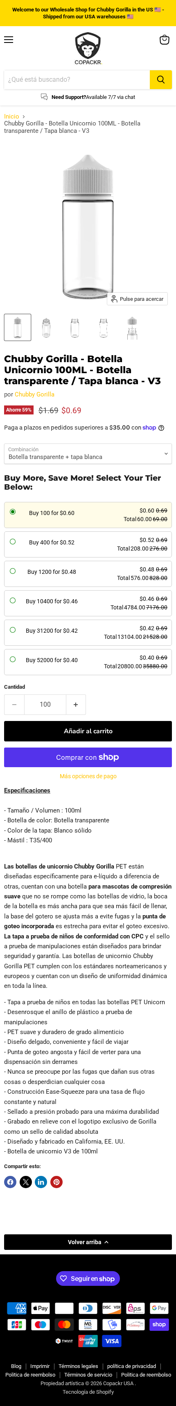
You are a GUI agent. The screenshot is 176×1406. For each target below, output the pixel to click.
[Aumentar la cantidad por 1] (76, 704)
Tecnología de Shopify (88, 1392)
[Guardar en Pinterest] (56, 1182)
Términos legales (78, 1366)
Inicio (11, 116)
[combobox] (77, 79)
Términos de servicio (88, 1375)
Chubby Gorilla (34, 394)
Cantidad (14, 687)
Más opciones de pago (88, 776)
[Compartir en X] (26, 1182)
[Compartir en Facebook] (10, 1182)
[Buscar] (161, 79)
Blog (16, 1366)
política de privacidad (131, 1366)
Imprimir (40, 1366)
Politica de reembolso (30, 1375)
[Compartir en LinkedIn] (41, 1182)
